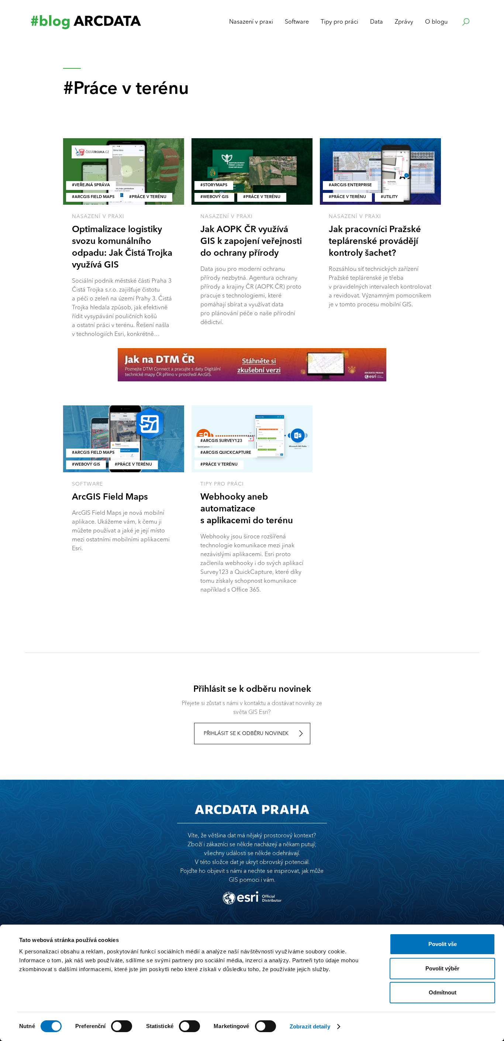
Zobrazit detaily (310, 1026)
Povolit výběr (442, 968)
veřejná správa (92, 185)
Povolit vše (442, 944)
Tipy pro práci (222, 484)
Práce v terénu (149, 197)
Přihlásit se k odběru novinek (246, 733)
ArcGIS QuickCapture (227, 453)
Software (87, 484)
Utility (390, 197)
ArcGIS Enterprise (351, 185)
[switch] (121, 1026)
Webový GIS (215, 197)
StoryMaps (215, 185)
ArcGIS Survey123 (222, 441)
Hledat (465, 22)
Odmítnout (442, 992)
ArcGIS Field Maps (94, 197)
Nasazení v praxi (98, 216)
